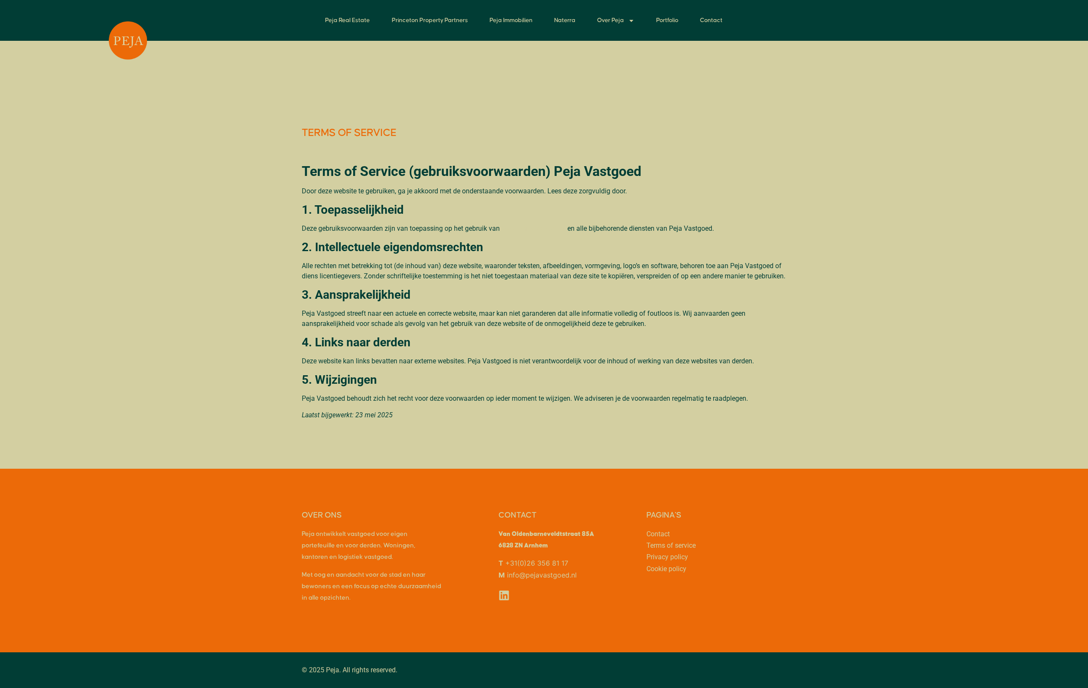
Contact (711, 20)
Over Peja (610, 20)
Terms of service (671, 545)
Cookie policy (666, 569)
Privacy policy (667, 557)
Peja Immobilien (511, 20)
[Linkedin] (504, 595)
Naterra (564, 20)
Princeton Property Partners (430, 20)
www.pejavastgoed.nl (534, 228)
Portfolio (667, 20)
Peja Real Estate (347, 20)
